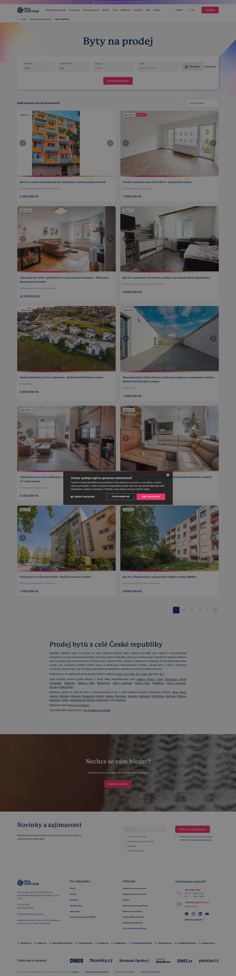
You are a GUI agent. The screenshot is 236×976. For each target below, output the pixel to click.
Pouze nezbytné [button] (120, 496)
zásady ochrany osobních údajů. (135, 489)
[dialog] (118, 488)
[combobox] (167, 475)
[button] (83, 496)
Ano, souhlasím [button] (151, 496)
